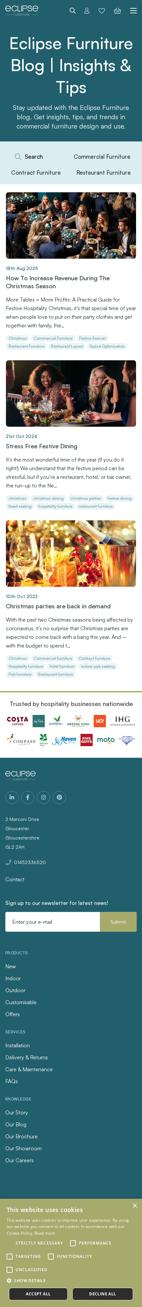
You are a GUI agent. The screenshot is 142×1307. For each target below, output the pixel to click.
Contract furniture (94, 658)
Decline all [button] (102, 1294)
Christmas (18, 338)
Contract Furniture (36, 172)
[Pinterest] (59, 797)
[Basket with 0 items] (117, 11)
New (10, 966)
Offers (12, 1014)
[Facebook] (27, 797)
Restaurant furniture (55, 674)
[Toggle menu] (131, 10)
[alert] (71, 1253)
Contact (14, 879)
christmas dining (48, 498)
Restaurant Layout (67, 346)
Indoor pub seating (98, 666)
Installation (17, 1045)
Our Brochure (21, 1136)
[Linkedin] (11, 797)
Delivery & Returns (26, 1057)
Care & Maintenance (29, 1069)
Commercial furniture (53, 658)
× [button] (134, 1205)
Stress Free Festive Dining (41, 446)
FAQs (11, 1081)
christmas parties (85, 498)
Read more (44, 1233)
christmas (17, 498)
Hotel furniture (62, 666)
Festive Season (92, 338)
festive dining (120, 498)
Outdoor (15, 990)
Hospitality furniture (26, 666)
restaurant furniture (96, 506)
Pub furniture (20, 674)
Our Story (16, 1112)
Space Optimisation (107, 346)
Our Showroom (23, 1148)
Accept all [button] (38, 1294)
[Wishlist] (101, 11)
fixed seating (20, 506)
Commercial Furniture (102, 156)
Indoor (13, 978)
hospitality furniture (55, 506)
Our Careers (19, 1160)
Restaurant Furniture (104, 172)
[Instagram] (43, 797)
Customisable (21, 1002)
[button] (71, 1280)
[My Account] (87, 11)
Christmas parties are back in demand (58, 606)
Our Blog (15, 1124)
